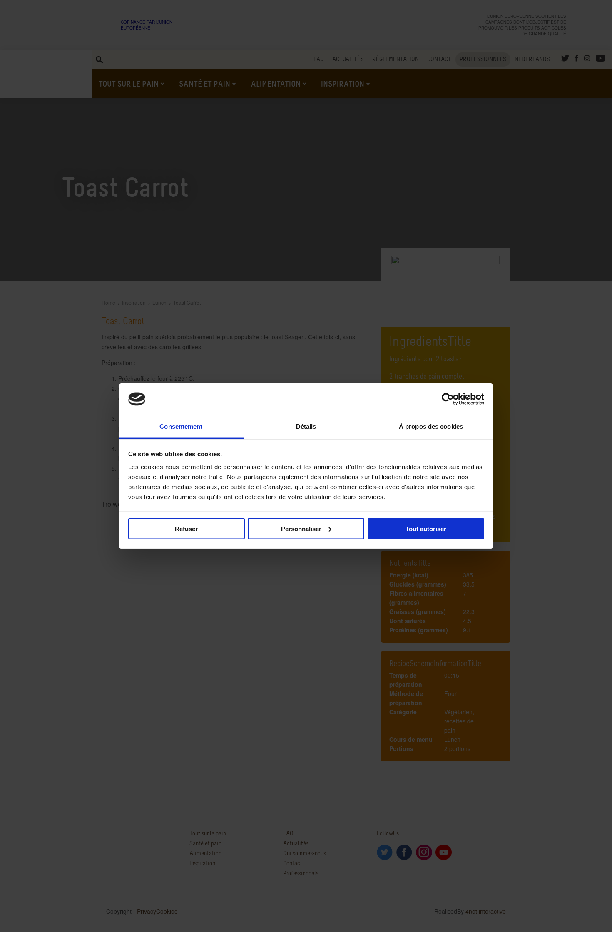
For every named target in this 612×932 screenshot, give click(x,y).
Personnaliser (301, 528)
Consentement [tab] (180, 426)
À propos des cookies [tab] (431, 426)
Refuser (186, 528)
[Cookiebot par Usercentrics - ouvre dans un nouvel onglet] (447, 399)
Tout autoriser (426, 528)
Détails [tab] (306, 426)
